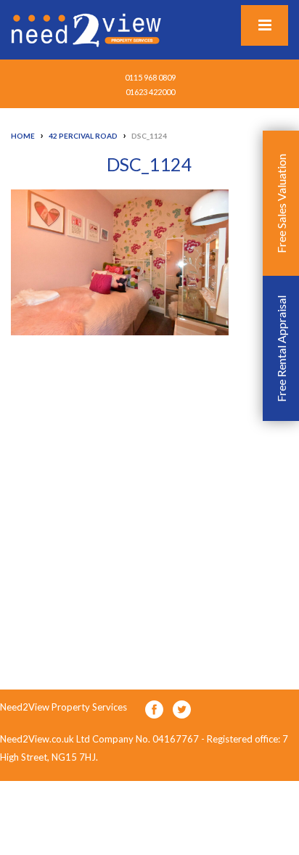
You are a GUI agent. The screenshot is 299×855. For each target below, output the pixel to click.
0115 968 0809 (150, 77)
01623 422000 (150, 92)
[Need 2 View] (88, 29)
